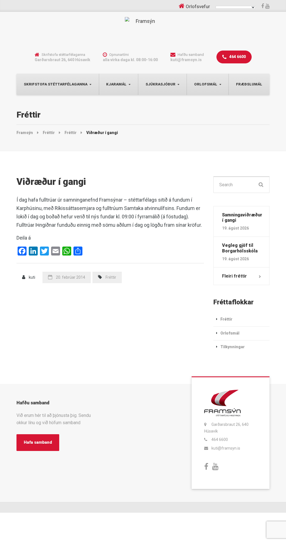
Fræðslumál (249, 84)
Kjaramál (116, 84)
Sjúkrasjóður (160, 84)
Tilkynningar (232, 347)
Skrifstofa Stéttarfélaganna (55, 84)
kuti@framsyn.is (225, 448)
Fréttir (111, 277)
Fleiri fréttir (234, 276)
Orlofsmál (205, 84)
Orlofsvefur (198, 6)
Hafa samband (38, 442)
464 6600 (237, 56)
